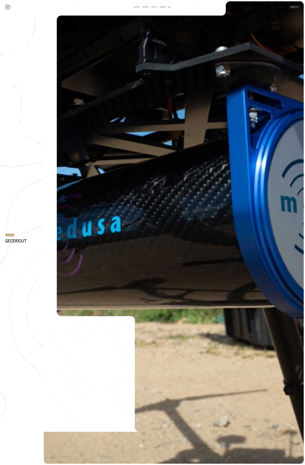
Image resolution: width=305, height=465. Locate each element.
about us (294, 7)
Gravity (154, 7)
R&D (169, 7)
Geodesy (145, 7)
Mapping (137, 7)
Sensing (162, 7)
